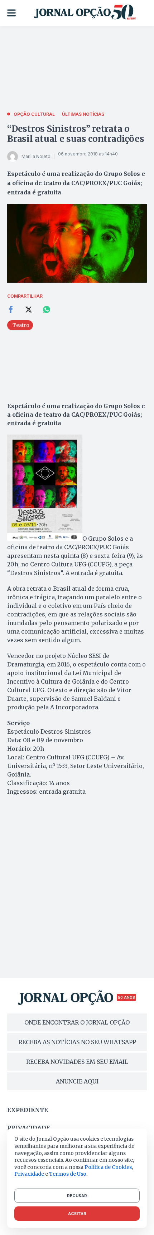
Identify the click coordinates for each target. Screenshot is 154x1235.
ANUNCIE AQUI (77, 1081)
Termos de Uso (67, 1174)
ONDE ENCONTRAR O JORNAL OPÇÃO (77, 1022)
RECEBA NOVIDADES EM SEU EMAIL (77, 1061)
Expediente (27, 1110)
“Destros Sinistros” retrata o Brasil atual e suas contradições (75, 133)
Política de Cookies (108, 1167)
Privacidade (28, 1127)
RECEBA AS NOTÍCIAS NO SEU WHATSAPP (77, 1042)
